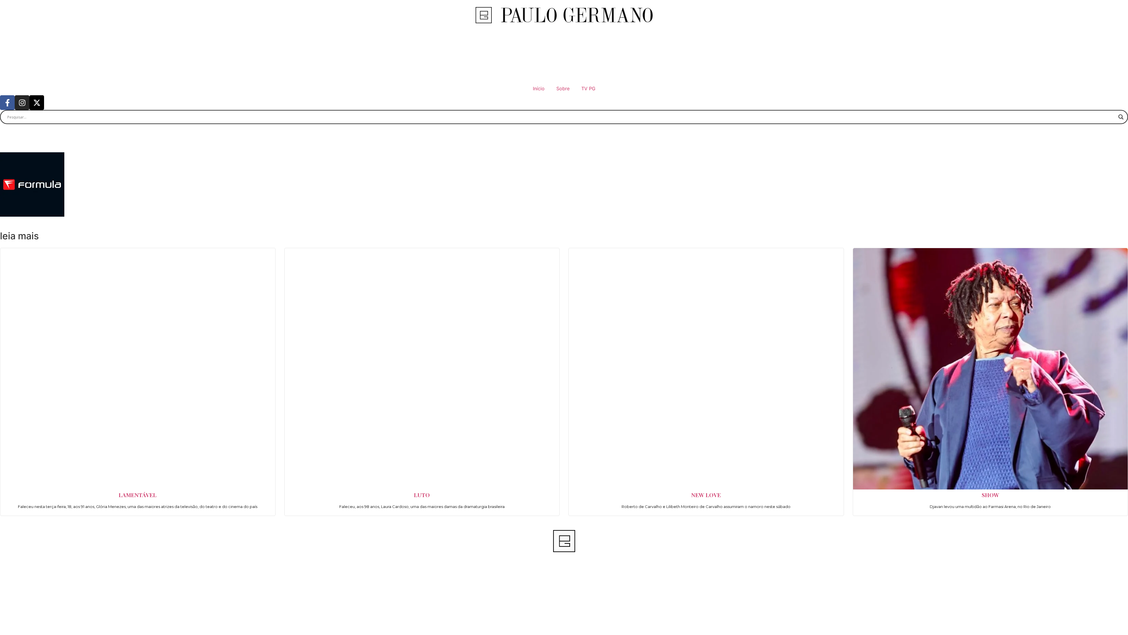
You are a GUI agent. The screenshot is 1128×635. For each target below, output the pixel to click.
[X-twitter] (36, 102)
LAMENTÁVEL (138, 495)
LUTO (422, 495)
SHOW (990, 495)
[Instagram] (22, 102)
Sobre (563, 88)
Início (539, 88)
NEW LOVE (706, 495)
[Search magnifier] (1121, 117)
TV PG (588, 88)
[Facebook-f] (7, 102)
